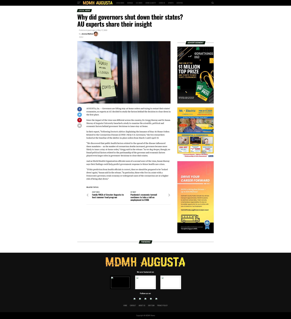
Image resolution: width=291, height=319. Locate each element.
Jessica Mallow (87, 34)
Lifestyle (180, 3)
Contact (133, 305)
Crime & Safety (150, 3)
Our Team (151, 305)
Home (125, 305)
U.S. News (139, 3)
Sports (170, 3)
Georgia (130, 3)
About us (142, 305)
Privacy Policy (162, 305)
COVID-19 (162, 3)
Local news (120, 3)
